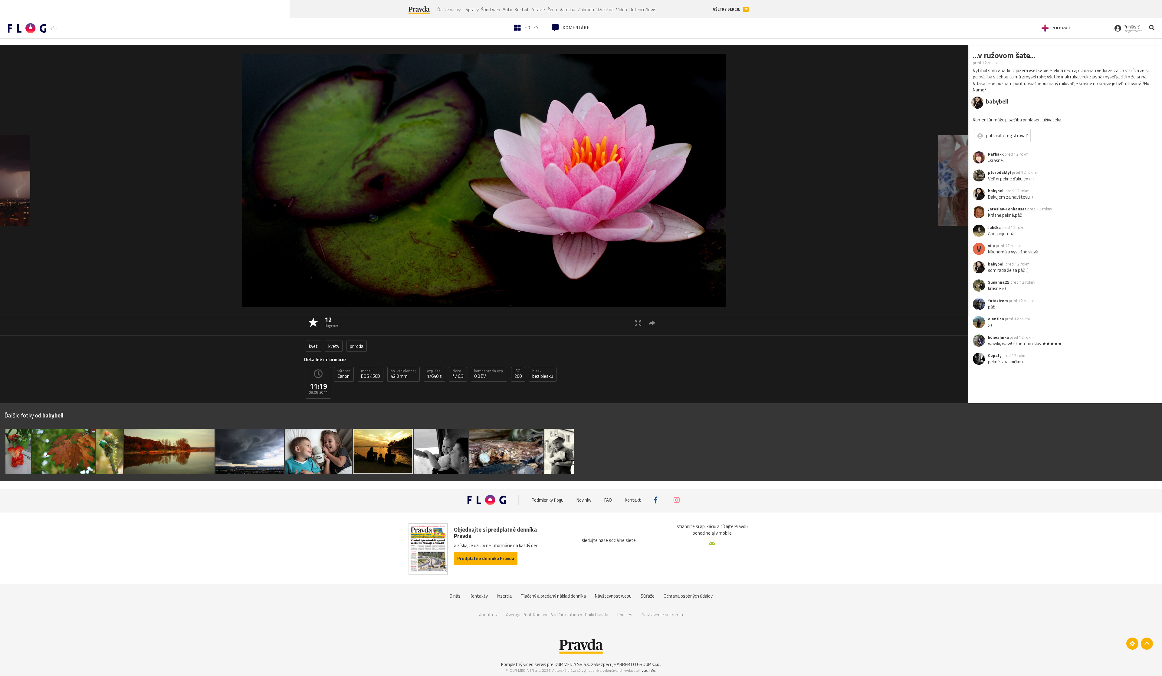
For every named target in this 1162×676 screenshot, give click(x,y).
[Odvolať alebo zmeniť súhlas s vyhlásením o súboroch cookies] (1132, 644)
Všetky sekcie (727, 9)
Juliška (994, 227)
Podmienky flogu (547, 499)
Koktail (521, 9)
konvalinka (998, 337)
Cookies (624, 615)
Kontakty (479, 596)
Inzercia (504, 596)
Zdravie (537, 9)
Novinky (583, 499)
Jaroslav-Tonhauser (1007, 209)
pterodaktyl (999, 172)
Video (621, 9)
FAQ (608, 499)
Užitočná (605, 9)
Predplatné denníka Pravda (485, 558)
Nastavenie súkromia (662, 615)
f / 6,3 (458, 374)
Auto (507, 9)
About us (488, 615)
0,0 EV (489, 374)
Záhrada (586, 9)
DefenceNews (642, 9)
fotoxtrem (998, 301)
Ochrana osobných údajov (688, 596)
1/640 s (434, 374)
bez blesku (542, 374)
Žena (552, 9)
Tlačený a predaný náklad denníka (553, 596)
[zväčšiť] (638, 323)
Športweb (490, 9)
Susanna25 (998, 282)
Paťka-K (996, 154)
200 (518, 374)
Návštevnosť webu (613, 596)
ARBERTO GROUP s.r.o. (638, 664)
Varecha (567, 9)
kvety (333, 346)
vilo (991, 245)
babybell (996, 191)
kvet (313, 346)
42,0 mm (403, 374)
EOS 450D (370, 374)
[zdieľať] (652, 323)
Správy (472, 9)
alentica (996, 319)
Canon (343, 374)
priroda (356, 346)
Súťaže (648, 596)
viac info (648, 670)
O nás (455, 596)
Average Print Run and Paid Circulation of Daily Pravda (557, 615)
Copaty (995, 355)
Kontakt (633, 499)
